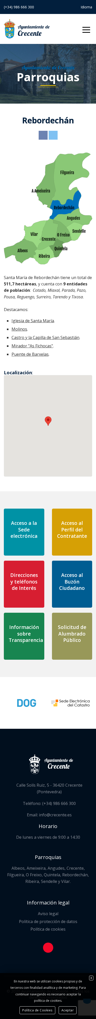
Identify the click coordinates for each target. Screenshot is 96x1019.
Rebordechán (48, 120)
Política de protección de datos (48, 921)
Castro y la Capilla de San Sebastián (45, 337)
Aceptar (67, 1010)
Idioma (86, 7)
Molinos (19, 329)
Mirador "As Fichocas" (32, 346)
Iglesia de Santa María (33, 321)
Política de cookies (48, 929)
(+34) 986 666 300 (19, 7)
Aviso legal (48, 913)
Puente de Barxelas (30, 354)
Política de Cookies (37, 1010)
